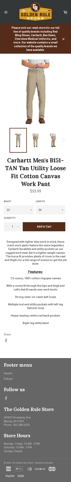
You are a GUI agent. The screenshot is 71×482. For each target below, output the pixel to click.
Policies (8, 378)
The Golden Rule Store (23, 463)
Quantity (10, 218)
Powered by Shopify (44, 463)
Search (8, 373)
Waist (7, 201)
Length (40, 201)
